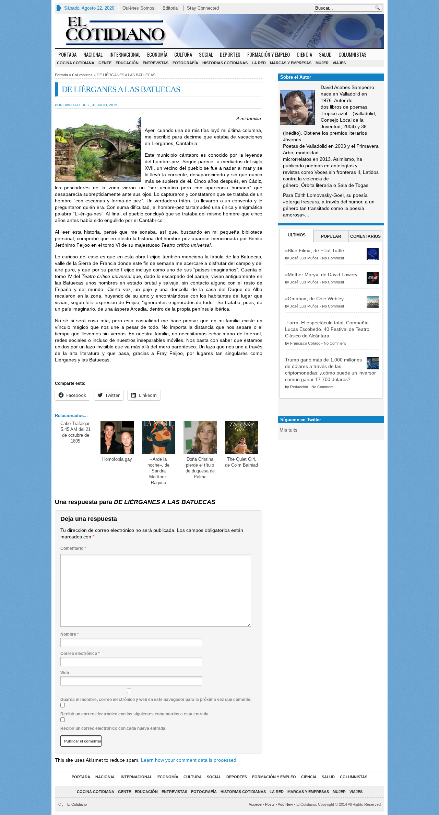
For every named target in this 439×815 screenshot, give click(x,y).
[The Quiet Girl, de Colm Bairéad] (241, 437)
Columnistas (353, 54)
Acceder (256, 804)
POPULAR (331, 236)
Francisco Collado (305, 343)
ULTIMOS (297, 235)
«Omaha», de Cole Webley (314, 298)
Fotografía (185, 63)
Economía (157, 54)
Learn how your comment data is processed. (189, 760)
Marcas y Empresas (290, 63)
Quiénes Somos (138, 8)
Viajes (339, 63)
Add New (285, 804)
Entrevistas (155, 63)
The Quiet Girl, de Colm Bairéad (241, 462)
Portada (67, 54)
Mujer (322, 63)
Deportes (230, 54)
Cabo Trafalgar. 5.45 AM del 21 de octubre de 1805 (75, 432)
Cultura (183, 54)
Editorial (171, 8)
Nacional (93, 54)
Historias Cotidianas (225, 63)
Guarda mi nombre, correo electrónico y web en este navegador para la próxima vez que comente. (155, 699)
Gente (104, 63)
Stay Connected (203, 8)
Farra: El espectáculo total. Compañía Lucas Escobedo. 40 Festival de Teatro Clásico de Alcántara (327, 329)
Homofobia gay (117, 459)
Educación (127, 63)
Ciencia (304, 54)
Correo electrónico (80, 653)
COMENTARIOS (365, 236)
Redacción (299, 387)
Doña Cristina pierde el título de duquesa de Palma (200, 468)
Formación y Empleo (268, 54)
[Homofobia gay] (117, 437)
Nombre (69, 634)
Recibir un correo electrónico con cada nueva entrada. (113, 728)
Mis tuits (288, 430)
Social (206, 54)
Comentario (73, 548)
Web (64, 672)
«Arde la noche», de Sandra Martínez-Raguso (158, 471)
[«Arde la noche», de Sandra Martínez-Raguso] (158, 437)
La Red (259, 63)
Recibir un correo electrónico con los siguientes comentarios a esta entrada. (135, 714)
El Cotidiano (75, 804)
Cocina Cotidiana (75, 63)
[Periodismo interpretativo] (219, 31)
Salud (325, 54)
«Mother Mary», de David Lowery (321, 274)
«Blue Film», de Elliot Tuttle (314, 250)
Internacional (124, 54)
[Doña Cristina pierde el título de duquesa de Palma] (200, 437)
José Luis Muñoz (304, 258)
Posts (270, 804)
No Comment (333, 258)
